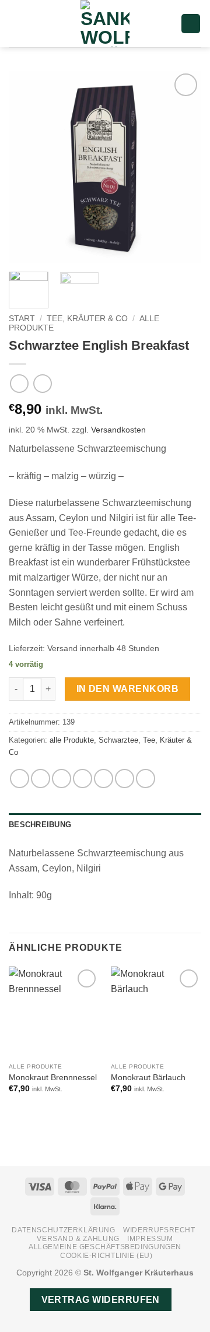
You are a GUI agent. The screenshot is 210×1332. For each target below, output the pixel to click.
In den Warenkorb (127, 689)
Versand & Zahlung (78, 1239)
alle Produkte (72, 740)
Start (22, 318)
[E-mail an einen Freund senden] (82, 778)
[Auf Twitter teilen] (61, 778)
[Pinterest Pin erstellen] (103, 778)
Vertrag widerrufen (100, 1300)
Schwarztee (118, 740)
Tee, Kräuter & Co (87, 318)
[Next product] (19, 383)
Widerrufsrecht (159, 1230)
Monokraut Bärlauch (148, 1077)
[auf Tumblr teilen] (145, 778)
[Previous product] (42, 383)
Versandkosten (118, 429)
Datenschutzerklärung (63, 1230)
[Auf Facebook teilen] (40, 778)
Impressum (150, 1239)
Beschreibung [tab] (40, 824)
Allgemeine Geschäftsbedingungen (105, 1247)
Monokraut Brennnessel (53, 1077)
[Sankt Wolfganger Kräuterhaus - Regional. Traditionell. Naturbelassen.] (105, 23)
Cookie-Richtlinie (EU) (106, 1256)
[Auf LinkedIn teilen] (124, 778)
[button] (16, 23)
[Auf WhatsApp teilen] (19, 778)
